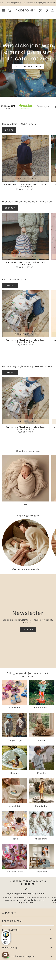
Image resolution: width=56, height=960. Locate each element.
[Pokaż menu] (3, 10)
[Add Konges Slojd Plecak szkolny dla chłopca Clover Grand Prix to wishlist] (46, 294)
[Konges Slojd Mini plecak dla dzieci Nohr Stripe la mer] (25, 236)
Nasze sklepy (10, 947)
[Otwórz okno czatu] (5, 955)
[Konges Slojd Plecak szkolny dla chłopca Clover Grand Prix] (25, 313)
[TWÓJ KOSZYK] (52, 10)
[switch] (6, 942)
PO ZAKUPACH (10, 930)
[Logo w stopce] (9, 913)
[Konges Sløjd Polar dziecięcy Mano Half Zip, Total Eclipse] (25, 158)
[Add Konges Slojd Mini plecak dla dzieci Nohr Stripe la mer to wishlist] (46, 216)
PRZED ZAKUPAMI (12, 921)
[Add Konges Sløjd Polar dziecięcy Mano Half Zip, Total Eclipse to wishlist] (46, 138)
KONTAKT (7, 938)
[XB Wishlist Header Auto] (46, 10)
